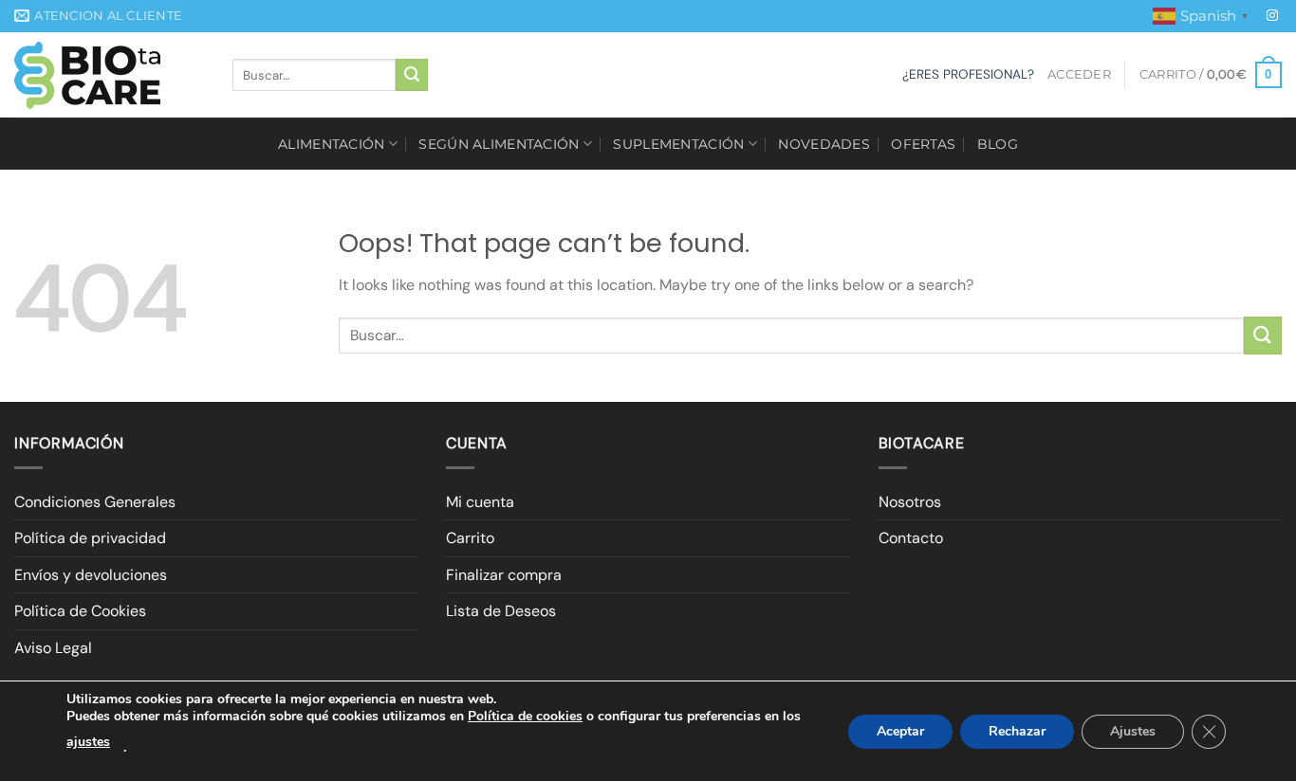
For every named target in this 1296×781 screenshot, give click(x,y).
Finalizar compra (504, 575)
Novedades (824, 144)
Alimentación (331, 144)
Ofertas (923, 144)
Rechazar (1017, 731)
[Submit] (412, 75)
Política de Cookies (80, 611)
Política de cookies (525, 716)
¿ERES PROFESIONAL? (968, 74)
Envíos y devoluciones (90, 575)
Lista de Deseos (501, 611)
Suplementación (678, 144)
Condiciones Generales (95, 502)
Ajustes (1133, 731)
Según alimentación (498, 144)
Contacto (911, 538)
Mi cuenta (480, 502)
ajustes (88, 742)
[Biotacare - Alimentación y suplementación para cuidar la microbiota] (109, 75)
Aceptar (900, 731)
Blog (997, 144)
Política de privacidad (90, 538)
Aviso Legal (53, 648)
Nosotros (910, 502)
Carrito (470, 538)
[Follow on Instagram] (1272, 16)
